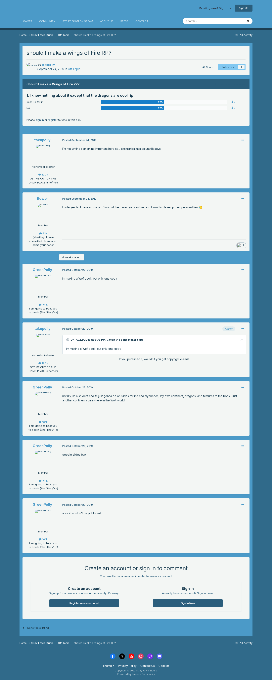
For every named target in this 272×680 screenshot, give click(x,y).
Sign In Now (188, 603)
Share (208, 67)
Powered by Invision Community (136, 674)
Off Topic (74, 69)
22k (44, 233)
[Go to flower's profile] (43, 213)
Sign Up (243, 8)
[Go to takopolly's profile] (30, 67)
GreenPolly (42, 270)
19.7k (44, 174)
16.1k (44, 304)
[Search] (248, 21)
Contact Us (147, 665)
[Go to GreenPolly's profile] (43, 284)
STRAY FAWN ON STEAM (78, 21)
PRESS (124, 21)
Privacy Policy (127, 665)
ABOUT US (106, 21)
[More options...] (242, 140)
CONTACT (141, 21)
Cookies (164, 665)
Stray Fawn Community (43, 8)
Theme (108, 665)
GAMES (27, 21)
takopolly (48, 64)
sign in (40, 119)
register (53, 119)
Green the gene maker (121, 339)
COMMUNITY (47, 21)
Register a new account (84, 603)
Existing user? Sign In (214, 8)
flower (42, 198)
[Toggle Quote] (68, 339)
